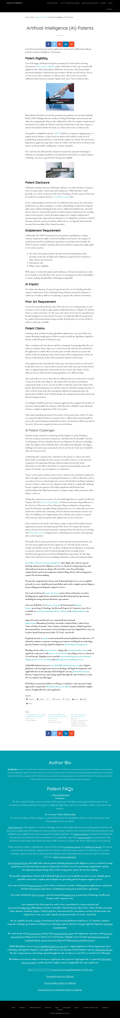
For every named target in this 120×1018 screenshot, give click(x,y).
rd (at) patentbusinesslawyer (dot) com (52, 611)
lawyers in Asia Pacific (58, 653)
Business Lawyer (70, 895)
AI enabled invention (61, 197)
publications (30, 623)
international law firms (77, 650)
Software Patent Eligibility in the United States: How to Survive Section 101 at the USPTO (58, 716)
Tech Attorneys (14, 3)
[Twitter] (54, 44)
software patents (73, 847)
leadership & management (76, 644)
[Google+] (60, 44)
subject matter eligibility (45, 66)
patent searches (81, 834)
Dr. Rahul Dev (12, 769)
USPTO (57, 133)
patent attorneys (52, 593)
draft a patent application (65, 857)
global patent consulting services (69, 659)
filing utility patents (37, 532)
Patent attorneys (15, 827)
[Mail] (71, 44)
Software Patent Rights (49, 502)
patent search (84, 837)
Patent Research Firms (18, 863)
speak (45, 638)
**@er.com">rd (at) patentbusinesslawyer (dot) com (60, 969)
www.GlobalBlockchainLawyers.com (64, 665)
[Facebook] (48, 44)
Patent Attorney (53, 605)
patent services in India (41, 659)
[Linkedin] (66, 44)
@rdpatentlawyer (78, 611)
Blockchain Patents (81, 671)
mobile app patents (93, 847)
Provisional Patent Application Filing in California (60, 989)
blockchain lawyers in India (57, 686)
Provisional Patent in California (60, 976)
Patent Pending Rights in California (60, 983)
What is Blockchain (60, 795)
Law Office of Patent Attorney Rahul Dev (42, 563)
